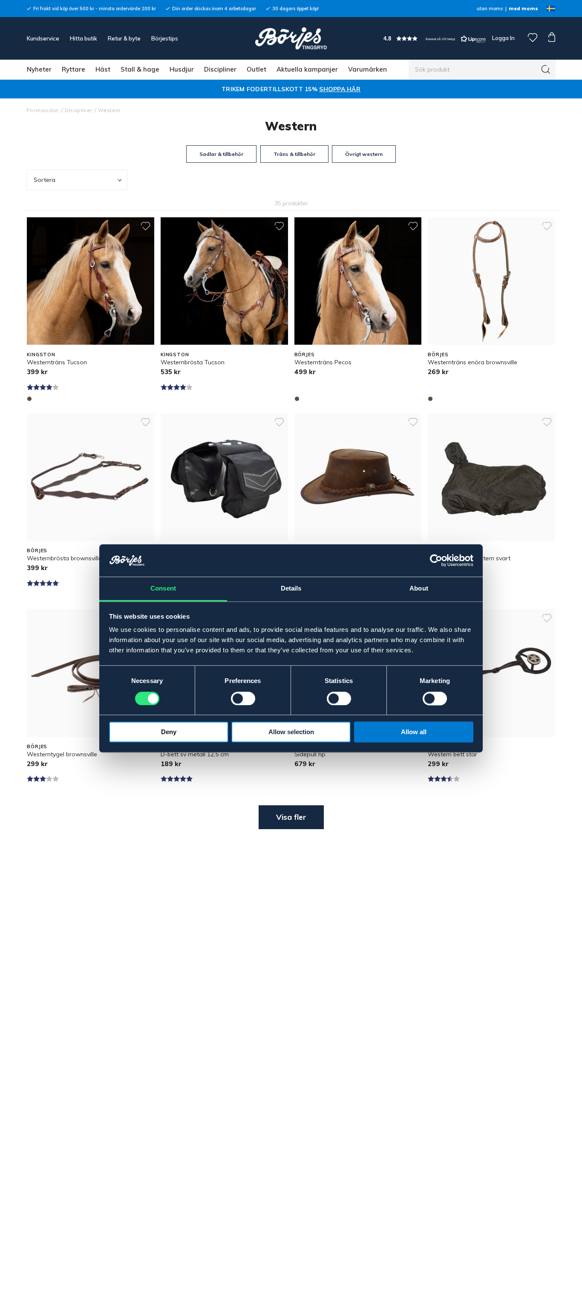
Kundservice (43, 38)
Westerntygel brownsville (62, 754)
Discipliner (220, 69)
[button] (434, 38)
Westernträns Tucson (57, 362)
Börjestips (164, 38)
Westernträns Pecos (323, 362)
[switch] (243, 699)
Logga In (502, 38)
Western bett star (452, 754)
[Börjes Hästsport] (291, 38)
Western (109, 110)
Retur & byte (124, 38)
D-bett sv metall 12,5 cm (195, 754)
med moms (523, 9)
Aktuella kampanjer (307, 69)
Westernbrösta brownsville (64, 558)
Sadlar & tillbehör (221, 154)
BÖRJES (304, 354)
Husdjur (182, 69)
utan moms (490, 9)
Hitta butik (83, 38)
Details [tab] (291, 588)
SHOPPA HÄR (339, 89)
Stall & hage (140, 69)
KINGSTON (41, 354)
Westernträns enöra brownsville (472, 362)
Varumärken (367, 69)
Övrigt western (364, 154)
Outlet (256, 69)
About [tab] (418, 588)
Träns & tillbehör (294, 154)
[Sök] (546, 69)
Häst (102, 69)
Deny (168, 732)
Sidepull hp (310, 754)
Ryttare (73, 69)
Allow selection (291, 732)
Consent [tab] (163, 588)
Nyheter (39, 69)
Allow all (413, 732)
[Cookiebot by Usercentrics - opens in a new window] (436, 560)
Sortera (44, 180)
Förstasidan (43, 110)
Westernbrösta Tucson (193, 362)
